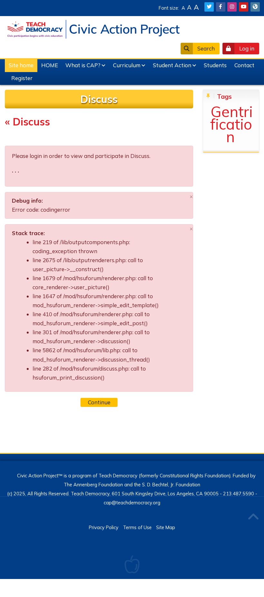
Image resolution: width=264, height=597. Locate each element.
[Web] (255, 7)
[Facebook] (220, 7)
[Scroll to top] (253, 517)
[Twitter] (209, 7)
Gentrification (231, 124)
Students (215, 65)
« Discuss (27, 121)
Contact (244, 65)
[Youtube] (243, 7)
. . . (15, 170)
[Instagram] (232, 7)
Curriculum (126, 65)
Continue (99, 402)
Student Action (172, 65)
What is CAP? (82, 65)
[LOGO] (93, 28)
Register (22, 78)
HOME (49, 65)
